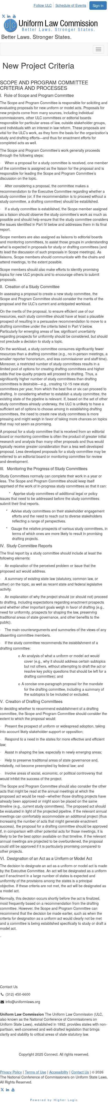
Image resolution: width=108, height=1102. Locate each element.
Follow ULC (43, 5)
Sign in (98, 5)
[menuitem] (44, 4)
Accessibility (58, 1071)
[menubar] (61, 4)
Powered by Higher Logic (54, 1100)
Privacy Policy (11, 1071)
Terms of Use (35, 1071)
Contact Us (80, 1071)
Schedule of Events (71, 5)
